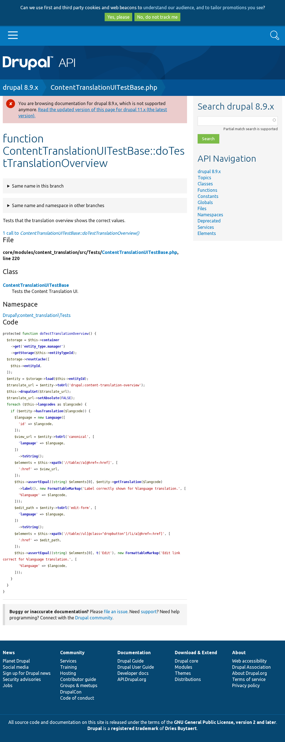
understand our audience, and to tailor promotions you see (203, 7)
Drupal (94, 728)
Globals (205, 202)
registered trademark (134, 728)
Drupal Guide (130, 660)
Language (53, 418)
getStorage (24, 353)
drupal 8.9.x (20, 87)
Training (68, 667)
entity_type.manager (42, 346)
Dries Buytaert (181, 728)
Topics (204, 177)
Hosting (68, 673)
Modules (183, 667)
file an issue (115, 611)
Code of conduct (77, 697)
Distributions (188, 679)
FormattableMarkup (64, 489)
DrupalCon (71, 691)
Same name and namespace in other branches (58, 205)
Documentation (134, 652)
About (239, 652)
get (17, 346)
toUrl (62, 385)
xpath (56, 463)
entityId (32, 366)
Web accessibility (249, 660)
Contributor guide (78, 679)
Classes (205, 183)
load (49, 379)
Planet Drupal (16, 660)
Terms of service (249, 679)
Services (206, 227)
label (27, 489)
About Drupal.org (249, 673)
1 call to (71, 233)
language (28, 443)
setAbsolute (48, 398)
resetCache (36, 359)
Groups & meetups (78, 685)
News (9, 652)
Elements (207, 233)
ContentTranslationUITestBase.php (104, 87)
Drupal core (186, 660)
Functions (207, 190)
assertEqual (39, 482)
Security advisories (22, 679)
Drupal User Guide (135, 667)
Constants (208, 196)
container (50, 340)
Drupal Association (251, 667)
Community (72, 652)
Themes (183, 673)
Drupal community (93, 617)
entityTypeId (61, 353)
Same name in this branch (38, 185)
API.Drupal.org (131, 679)
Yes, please (118, 17)
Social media (16, 667)
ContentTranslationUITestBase (36, 285)
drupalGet (29, 392)
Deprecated (209, 220)
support (149, 611)
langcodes (46, 404)
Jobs (8, 685)
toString (30, 456)
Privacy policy (246, 685)
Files (202, 208)
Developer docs (133, 673)
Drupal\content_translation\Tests (37, 315)
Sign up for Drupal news (27, 673)
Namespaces (210, 214)
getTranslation (127, 482)
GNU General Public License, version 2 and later (225, 722)
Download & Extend (196, 652)
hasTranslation (49, 411)
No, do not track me (157, 17)
